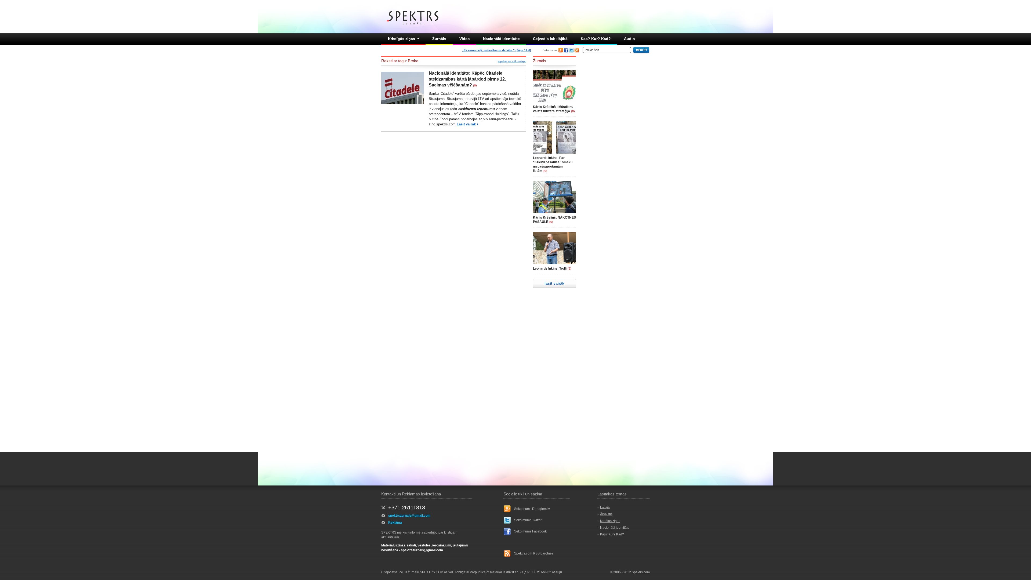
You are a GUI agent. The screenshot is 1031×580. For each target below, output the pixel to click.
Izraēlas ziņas (610, 521)
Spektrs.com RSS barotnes (533, 553)
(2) (569, 268)
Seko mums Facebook (530, 531)
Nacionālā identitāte (501, 39)
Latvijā (605, 507)
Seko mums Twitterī (528, 520)
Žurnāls (439, 39)
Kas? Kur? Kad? (596, 39)
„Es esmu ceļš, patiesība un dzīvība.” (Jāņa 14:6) (496, 50)
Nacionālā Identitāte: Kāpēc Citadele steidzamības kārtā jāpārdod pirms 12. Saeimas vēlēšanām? (467, 79)
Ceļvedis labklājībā (550, 39)
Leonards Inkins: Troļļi (550, 268)
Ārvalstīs (606, 514)
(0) (475, 85)
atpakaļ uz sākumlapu (512, 61)
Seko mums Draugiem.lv (532, 509)
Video (464, 39)
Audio (629, 39)
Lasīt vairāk (466, 124)
